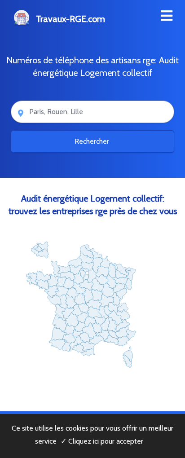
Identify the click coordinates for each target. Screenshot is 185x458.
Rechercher (93, 141)
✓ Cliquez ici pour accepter (102, 441)
